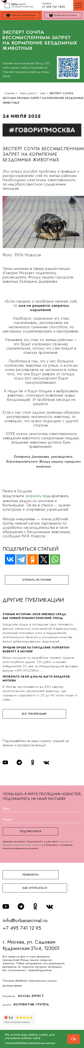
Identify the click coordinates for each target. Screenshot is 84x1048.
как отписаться (35, 888)
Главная (10, 93)
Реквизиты (31, 875)
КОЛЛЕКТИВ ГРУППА (31, 1004)
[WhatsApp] (53, 559)
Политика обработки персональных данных (30, 981)
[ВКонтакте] (8, 559)
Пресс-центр (27, 93)
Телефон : (53, 5)
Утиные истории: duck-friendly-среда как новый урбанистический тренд (34, 616)
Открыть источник (36, 580)
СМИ (42, 93)
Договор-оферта (12, 986)
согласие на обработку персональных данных (37, 843)
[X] (42, 559)
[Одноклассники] (30, 559)
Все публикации (34, 714)
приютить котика (65, 15)
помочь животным (23, 15)
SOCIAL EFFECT (31, 996)
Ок (73, 1039)
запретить (34, 496)
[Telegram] (19, 559)
